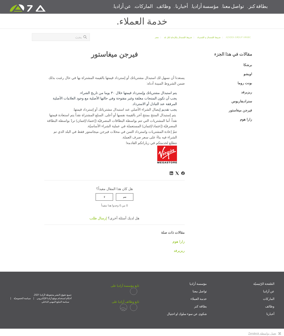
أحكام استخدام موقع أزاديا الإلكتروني (54, 298)
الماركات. (143, 6)
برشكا (247, 64)
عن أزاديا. (122, 6)
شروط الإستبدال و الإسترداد (208, 37)
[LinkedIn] (171, 173)
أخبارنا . (181, 6)
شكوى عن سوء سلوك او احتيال (187, 314)
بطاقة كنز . (257, 6)
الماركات (268, 299)
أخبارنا (270, 314)
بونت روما (245, 83)
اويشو (248, 73)
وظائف (269, 306)
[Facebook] (183, 173)
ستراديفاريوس (241, 101)
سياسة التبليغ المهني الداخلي (55, 301)
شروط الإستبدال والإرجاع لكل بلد (178, 37)
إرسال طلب (98, 218)
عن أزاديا (268, 291)
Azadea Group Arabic (238, 37)
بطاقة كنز (200, 306)
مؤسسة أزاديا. (205, 6)
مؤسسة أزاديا (198, 284)
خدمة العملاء (198, 299)
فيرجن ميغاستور (240, 110)
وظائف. (163, 6)
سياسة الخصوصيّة (22, 298)
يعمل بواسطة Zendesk (262, 333)
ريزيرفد (246, 92)
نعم (124, 197)
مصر (157, 37)
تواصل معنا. (233, 6)
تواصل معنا (200, 291)
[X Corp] (177, 173)
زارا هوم (246, 119)
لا (104, 197)
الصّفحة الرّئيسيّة (263, 284)
